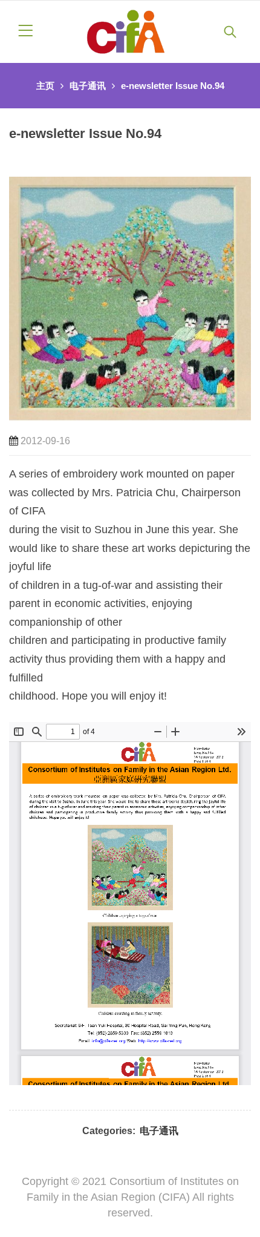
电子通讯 (88, 85)
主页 (45, 85)
